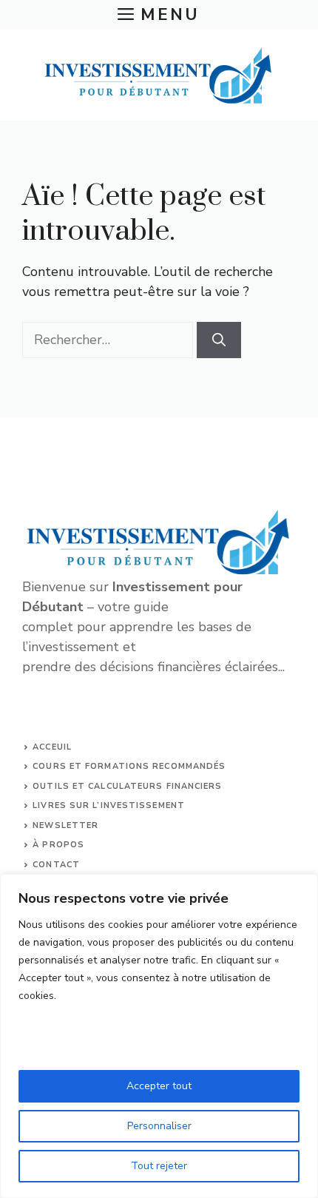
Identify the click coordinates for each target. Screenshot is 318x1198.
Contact (56, 864)
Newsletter (65, 825)
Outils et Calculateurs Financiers (127, 786)
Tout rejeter (159, 1166)
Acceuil (52, 747)
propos (63, 844)
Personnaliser (159, 1126)
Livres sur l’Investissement (109, 805)
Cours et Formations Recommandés (129, 766)
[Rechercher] (219, 340)
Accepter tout (159, 1086)
